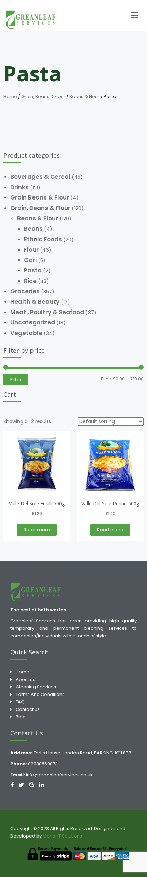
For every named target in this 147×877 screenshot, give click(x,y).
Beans (33, 229)
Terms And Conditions (40, 694)
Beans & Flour (84, 96)
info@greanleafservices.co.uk (59, 774)
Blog (21, 717)
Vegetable (26, 333)
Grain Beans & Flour (39, 197)
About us (25, 679)
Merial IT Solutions (63, 836)
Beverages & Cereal (40, 177)
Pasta (33, 270)
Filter (16, 379)
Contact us (28, 709)
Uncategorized (32, 322)
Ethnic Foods (43, 239)
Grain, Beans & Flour (43, 96)
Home (10, 96)
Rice (30, 281)
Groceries (25, 291)
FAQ (20, 702)
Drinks (19, 187)
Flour (31, 249)
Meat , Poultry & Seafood (47, 312)
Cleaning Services (36, 687)
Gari (30, 260)
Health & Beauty (34, 302)
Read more (37, 529)
